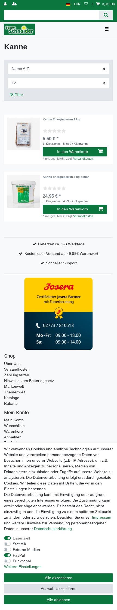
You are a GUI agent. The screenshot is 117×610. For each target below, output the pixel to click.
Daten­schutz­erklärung (53, 528)
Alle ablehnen (58, 600)
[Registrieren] (15, 4)
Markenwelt (14, 386)
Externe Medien (26, 549)
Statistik (19, 544)
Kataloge (11, 398)
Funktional (22, 561)
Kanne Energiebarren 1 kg (61, 119)
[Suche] (106, 15)
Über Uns (12, 363)
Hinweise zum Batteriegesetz (29, 380)
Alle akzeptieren (58, 578)
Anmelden (12, 437)
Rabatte (11, 403)
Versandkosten (83, 158)
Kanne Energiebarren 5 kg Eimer (66, 176)
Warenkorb (13, 431)
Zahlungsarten (16, 375)
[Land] (68, 4)
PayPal (19, 555)
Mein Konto (14, 420)
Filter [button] (18, 94)
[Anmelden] (6, 4)
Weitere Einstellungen (23, 566)
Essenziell (21, 538)
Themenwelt (14, 392)
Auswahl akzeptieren (58, 588)
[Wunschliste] (86, 4)
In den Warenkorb (72, 151)
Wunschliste (14, 425)
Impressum (101, 517)
